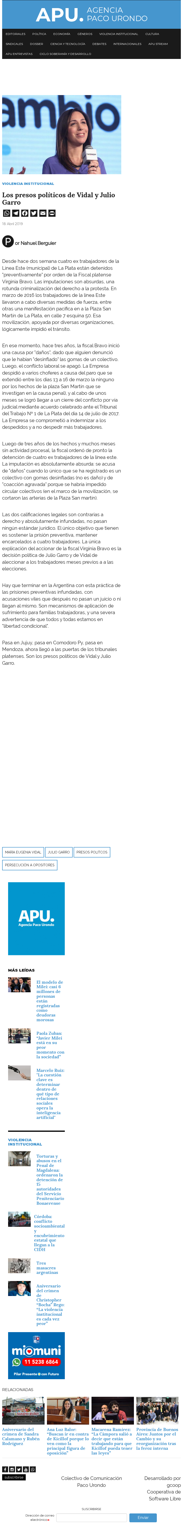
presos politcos (91, 852)
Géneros (84, 34)
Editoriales (15, 34)
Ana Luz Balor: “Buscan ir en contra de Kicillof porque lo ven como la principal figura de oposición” (68, 1441)
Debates (99, 44)
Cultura (152, 34)
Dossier (36, 44)
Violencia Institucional (28, 184)
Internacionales (127, 44)
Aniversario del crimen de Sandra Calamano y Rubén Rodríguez (21, 1436)
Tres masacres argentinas (47, 1267)
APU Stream (158, 44)
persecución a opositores (30, 865)
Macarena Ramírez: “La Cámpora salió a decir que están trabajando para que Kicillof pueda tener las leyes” (112, 1441)
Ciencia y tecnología (67, 44)
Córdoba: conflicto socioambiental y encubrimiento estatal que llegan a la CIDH (49, 1233)
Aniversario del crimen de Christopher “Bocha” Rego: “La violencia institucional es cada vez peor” (50, 1304)
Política (39, 34)
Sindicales (14, 44)
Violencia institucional (118, 34)
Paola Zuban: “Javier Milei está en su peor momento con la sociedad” (50, 1045)
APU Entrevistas (19, 54)
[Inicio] (91, 14)
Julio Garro (59, 852)
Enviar (143, 1517)
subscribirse (14, 1477)
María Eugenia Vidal (23, 852)
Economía (61, 34)
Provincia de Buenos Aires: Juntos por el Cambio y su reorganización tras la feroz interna (157, 1439)
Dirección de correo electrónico (39, 1518)
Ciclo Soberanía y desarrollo (65, 54)
